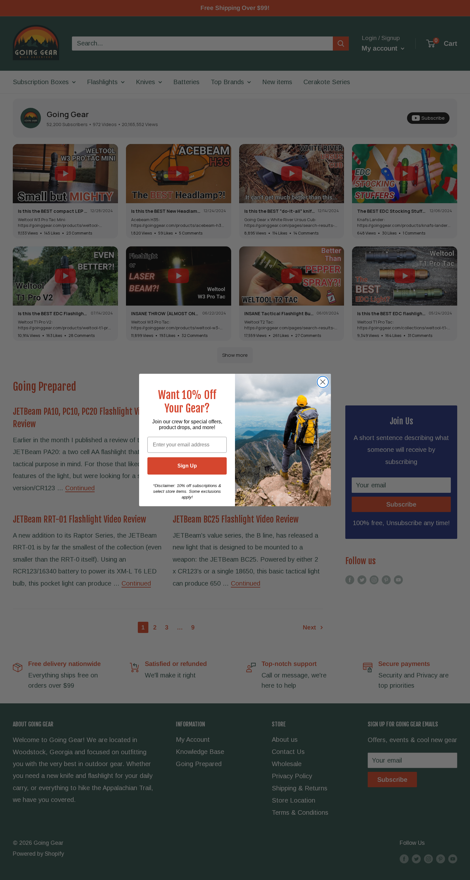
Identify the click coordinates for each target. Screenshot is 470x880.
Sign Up (187, 465)
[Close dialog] (322, 382)
